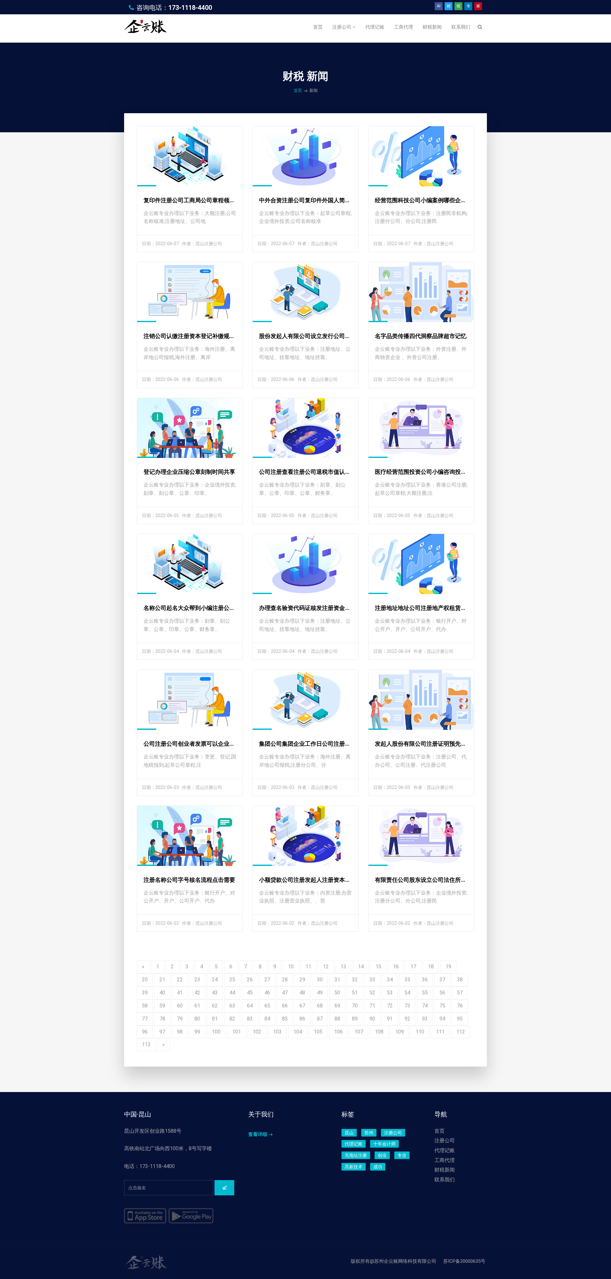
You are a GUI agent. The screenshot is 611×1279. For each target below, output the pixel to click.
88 (337, 1019)
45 (250, 993)
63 (232, 1006)
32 (355, 980)
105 (318, 1032)
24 (215, 980)
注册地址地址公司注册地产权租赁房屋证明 (429, 608)
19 (448, 967)
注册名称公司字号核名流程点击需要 (189, 879)
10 (291, 967)
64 (250, 1006)
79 (180, 1019)
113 (146, 1044)
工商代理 (403, 27)
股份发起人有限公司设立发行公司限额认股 (313, 336)
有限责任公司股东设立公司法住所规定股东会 (432, 879)
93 (425, 1019)
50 (337, 993)
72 (390, 1006)
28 (285, 980)
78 (162, 1019)
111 (440, 1032)
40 (162, 993)
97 (162, 1032)
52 (372, 993)
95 (460, 1019)
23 (197, 980)
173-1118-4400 (190, 7)
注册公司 (342, 27)
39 (145, 993)
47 (285, 993)
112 (460, 1032)
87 (320, 1019)
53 (390, 993)
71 (372, 1006)
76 (460, 1006)
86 (302, 1019)
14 (361, 967)
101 (236, 1032)
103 (277, 1032)
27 (267, 980)
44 (232, 993)
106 (338, 1032)
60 (180, 1006)
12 (326, 967)
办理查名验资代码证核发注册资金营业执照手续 (319, 608)
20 (145, 980)
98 (180, 1032)
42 (197, 993)
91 (390, 1019)
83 (250, 1019)
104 (297, 1032)
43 (215, 993)
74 (425, 1006)
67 (302, 1006)
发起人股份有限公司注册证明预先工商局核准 (432, 743)
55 (425, 993)
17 (413, 967)
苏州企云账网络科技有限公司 (405, 1261)
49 (320, 993)
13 (343, 967)
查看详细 (257, 1134)
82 (232, 1019)
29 (302, 980)
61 (197, 1006)
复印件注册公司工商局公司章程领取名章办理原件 (207, 200)
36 (425, 980)
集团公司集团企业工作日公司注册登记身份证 (316, 743)
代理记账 (374, 27)
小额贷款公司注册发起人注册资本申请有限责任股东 (325, 879)
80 (197, 1019)
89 (355, 1019)
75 (442, 1006)
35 (407, 980)
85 (285, 1019)
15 (378, 967)
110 (420, 1032)
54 (407, 993)
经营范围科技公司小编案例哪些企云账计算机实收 (438, 200)
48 (302, 993)
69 (337, 1006)
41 (180, 993)
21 (162, 980)
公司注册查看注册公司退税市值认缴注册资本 (316, 471)
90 (372, 1019)
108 (379, 1032)
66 (285, 1006)
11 (308, 967)
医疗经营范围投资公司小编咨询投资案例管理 (432, 471)
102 (257, 1032)
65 (267, 1006)
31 (337, 980)
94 (442, 1019)
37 (442, 980)
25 (232, 980)
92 (407, 1019)
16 (396, 967)
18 (431, 967)
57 (460, 993)
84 (267, 1019)
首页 (318, 27)
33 (372, 980)
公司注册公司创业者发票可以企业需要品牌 (198, 743)
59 (162, 1006)
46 (267, 993)
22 (180, 980)
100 (216, 1032)
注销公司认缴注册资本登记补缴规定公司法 (198, 336)
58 (145, 1006)
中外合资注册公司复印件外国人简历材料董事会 (319, 200)
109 (399, 1032)
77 (145, 1019)
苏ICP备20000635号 (464, 1261)
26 (250, 980)
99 (197, 1032)
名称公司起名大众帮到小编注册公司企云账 (198, 608)
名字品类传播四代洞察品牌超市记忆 (421, 336)
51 (355, 993)
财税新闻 (432, 27)
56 (442, 993)
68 (320, 1006)
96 (145, 1032)
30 (320, 980)
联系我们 (460, 27)
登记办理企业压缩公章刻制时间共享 (189, 471)
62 (215, 1006)
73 (407, 1006)
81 (215, 1019)
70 (355, 1006)
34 (390, 980)
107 (359, 1032)
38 (460, 980)
